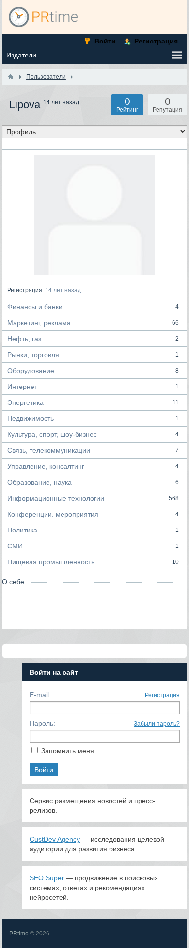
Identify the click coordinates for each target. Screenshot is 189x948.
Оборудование (93, 370)
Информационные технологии (93, 498)
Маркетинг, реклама (93, 323)
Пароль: (42, 723)
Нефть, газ (93, 339)
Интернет (93, 386)
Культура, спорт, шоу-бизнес (93, 434)
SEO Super (47, 878)
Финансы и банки (93, 307)
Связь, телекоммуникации (93, 450)
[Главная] (11, 77)
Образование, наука (93, 482)
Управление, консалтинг (93, 466)
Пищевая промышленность (93, 562)
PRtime (19, 933)
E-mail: (40, 695)
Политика (93, 530)
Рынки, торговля (93, 355)
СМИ (93, 546)
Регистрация (162, 695)
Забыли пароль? (157, 723)
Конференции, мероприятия (93, 514)
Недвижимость (93, 418)
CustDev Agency (55, 839)
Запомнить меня (67, 751)
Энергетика (93, 402)
